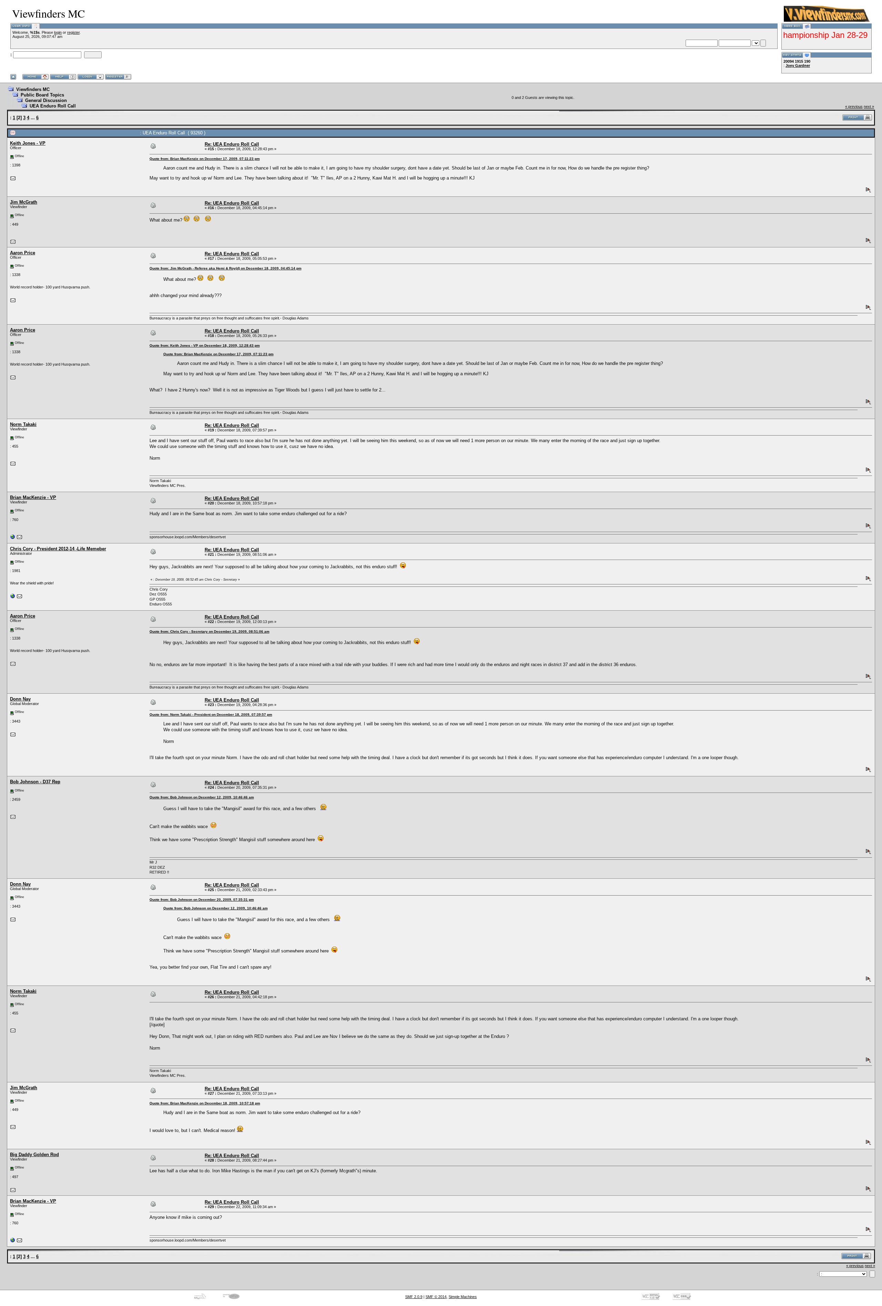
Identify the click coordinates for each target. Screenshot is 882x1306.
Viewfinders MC (33, 89)
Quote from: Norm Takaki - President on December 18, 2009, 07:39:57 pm (211, 714)
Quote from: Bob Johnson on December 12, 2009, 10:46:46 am (202, 797)
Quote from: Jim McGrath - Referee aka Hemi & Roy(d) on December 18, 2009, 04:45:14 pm (225, 268)
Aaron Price (22, 252)
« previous (854, 106)
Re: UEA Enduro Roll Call (232, 144)
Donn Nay (20, 699)
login (58, 32)
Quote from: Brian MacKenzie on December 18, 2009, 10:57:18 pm (205, 1103)
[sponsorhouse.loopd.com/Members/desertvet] (13, 538)
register (73, 32)
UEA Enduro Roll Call (53, 106)
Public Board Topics (42, 95)
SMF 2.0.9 (413, 1297)
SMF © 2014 (436, 1297)
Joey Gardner (798, 65)
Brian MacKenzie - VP (33, 497)
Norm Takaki (23, 424)
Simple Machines (463, 1297)
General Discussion (46, 100)
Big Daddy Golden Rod (34, 1154)
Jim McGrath (23, 202)
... (33, 117)
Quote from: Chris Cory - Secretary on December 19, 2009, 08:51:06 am (209, 631)
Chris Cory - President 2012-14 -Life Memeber (58, 548)
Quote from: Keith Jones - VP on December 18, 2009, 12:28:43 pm (205, 345)
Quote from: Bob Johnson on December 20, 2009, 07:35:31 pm (202, 899)
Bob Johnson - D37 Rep (35, 781)
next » (869, 106)
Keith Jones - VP (27, 143)
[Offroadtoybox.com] (13, 597)
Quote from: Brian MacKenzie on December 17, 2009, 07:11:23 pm (205, 159)
